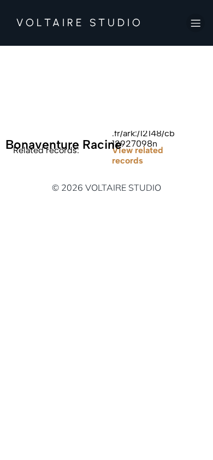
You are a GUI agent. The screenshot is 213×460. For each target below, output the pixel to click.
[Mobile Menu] (195, 23)
